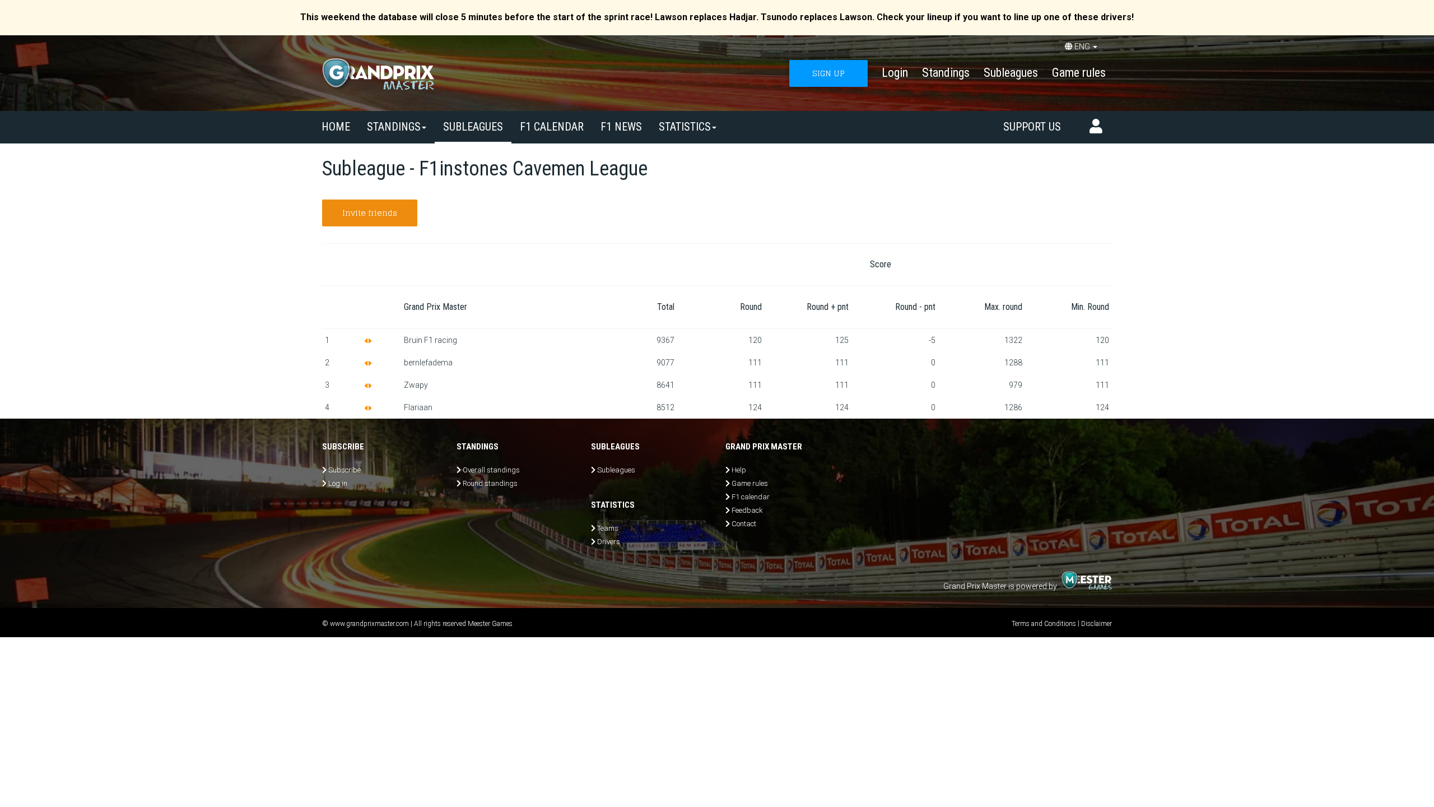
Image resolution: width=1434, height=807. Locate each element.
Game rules (1079, 73)
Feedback (747, 510)
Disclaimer (1096, 624)
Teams (607, 528)
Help (739, 470)
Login (895, 73)
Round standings (490, 483)
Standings (946, 73)
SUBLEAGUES (473, 126)
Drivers (608, 541)
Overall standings (491, 470)
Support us (1032, 126)
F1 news (621, 126)
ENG (1082, 46)
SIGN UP (828, 73)
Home (336, 126)
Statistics (685, 126)
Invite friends (369, 213)
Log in (337, 483)
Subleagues (1011, 73)
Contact (744, 524)
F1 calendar (552, 126)
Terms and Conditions (1044, 624)
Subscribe (344, 470)
